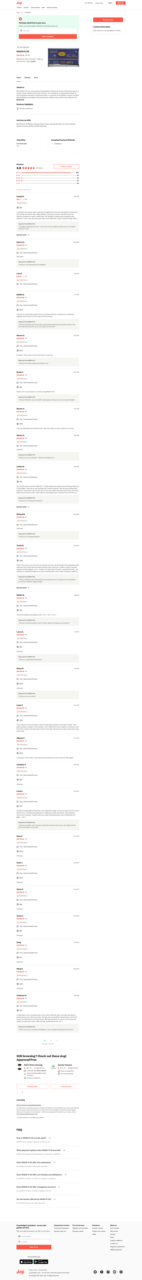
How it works (114, 1228)
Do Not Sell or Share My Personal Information (56, 1273)
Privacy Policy (43, 1270)
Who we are (114, 1231)
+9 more (33, 61)
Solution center (97, 1228)
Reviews (27, 78)
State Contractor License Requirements (29, 1105)
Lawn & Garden (35, 7)
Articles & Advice (52, 7)
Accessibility (34, 1273)
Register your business (80, 1228)
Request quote (32, 1086)
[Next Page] (57, 1040)
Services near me (60, 1231)
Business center (78, 1231)
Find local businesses (61, 1228)
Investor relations (116, 1240)
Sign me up (34, 1247)
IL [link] (21, 12)
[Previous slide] (18, 1092)
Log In (110, 3)
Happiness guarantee (117, 1247)
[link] (32, 1072)
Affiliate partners (116, 1250)
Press (112, 1237)
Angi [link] (18, 12)
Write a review (66, 167)
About (19, 78)
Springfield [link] (27, 12)
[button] (18, 1092)
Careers (112, 1234)
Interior (19, 7)
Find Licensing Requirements (25, 1114)
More (43, 7)
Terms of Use (33, 1270)
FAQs (94, 1234)
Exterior (26, 7)
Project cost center (98, 1231)
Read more (20, 100)
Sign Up (120, 3)
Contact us (114, 1243)
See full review (22, 235)
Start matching (47, 36)
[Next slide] (22, 1092)
